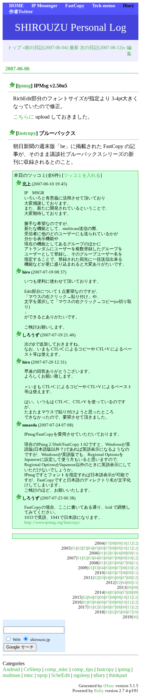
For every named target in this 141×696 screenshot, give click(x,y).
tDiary (108, 686)
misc (28, 675)
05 (96, 548)
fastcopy (27, 133)
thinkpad (118, 675)
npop (42, 675)
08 (113, 543)
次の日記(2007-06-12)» (103, 47)
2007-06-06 (17, 68)
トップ (14, 47)
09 (118, 543)
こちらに (23, 117)
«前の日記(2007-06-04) (45, 47)
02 (79, 548)
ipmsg (24, 85)
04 (90, 548)
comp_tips (82, 669)
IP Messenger (44, 5)
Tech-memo (103, 5)
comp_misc (56, 669)
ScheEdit (60, 675)
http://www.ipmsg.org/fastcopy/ (52, 522)
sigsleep (81, 675)
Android (11, 669)
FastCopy (74, 5)
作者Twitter (21, 11)
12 (135, 543)
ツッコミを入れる (82, 175)
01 (73, 548)
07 (107, 543)
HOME (16, 5)
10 (124, 543)
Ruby (99, 690)
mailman (11, 675)
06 (101, 548)
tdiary (99, 675)
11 (129, 543)
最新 (74, 47)
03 (85, 548)
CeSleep (32, 669)
